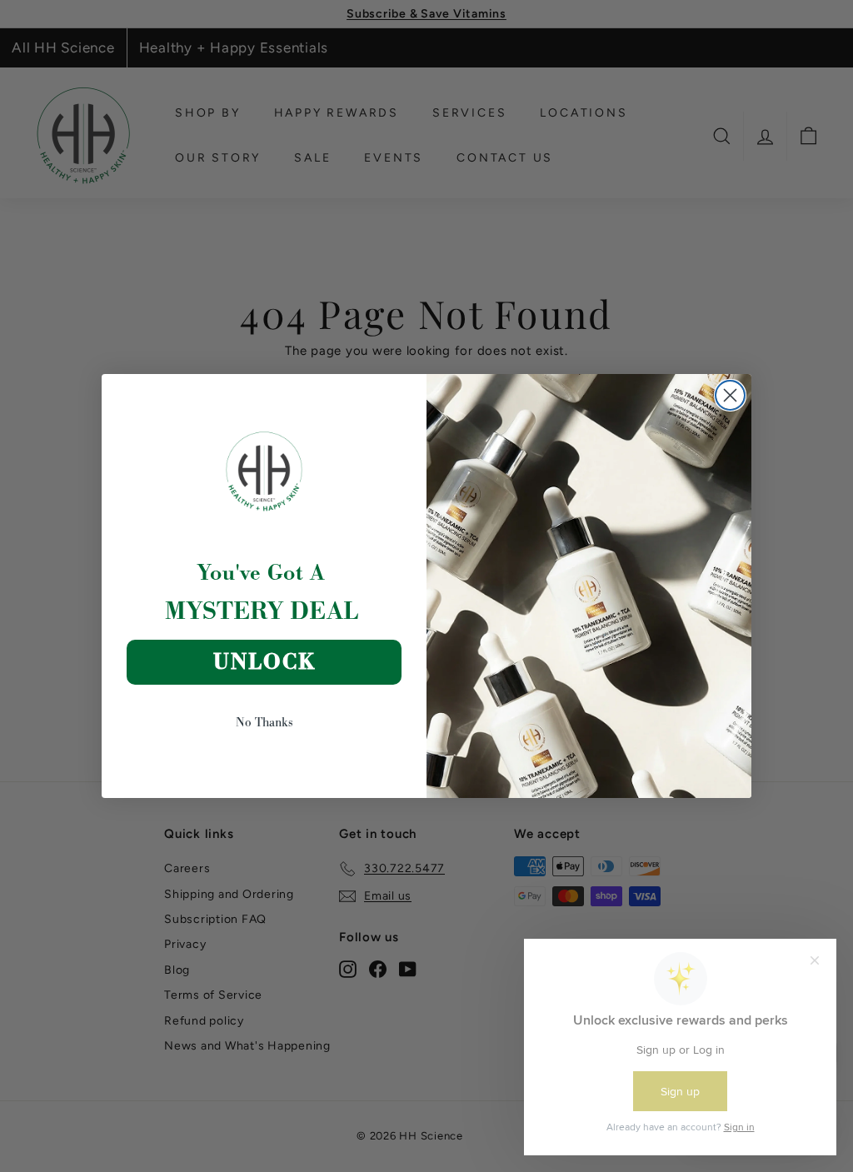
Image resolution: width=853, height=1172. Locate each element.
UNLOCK (264, 661)
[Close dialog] (730, 395)
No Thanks (264, 722)
